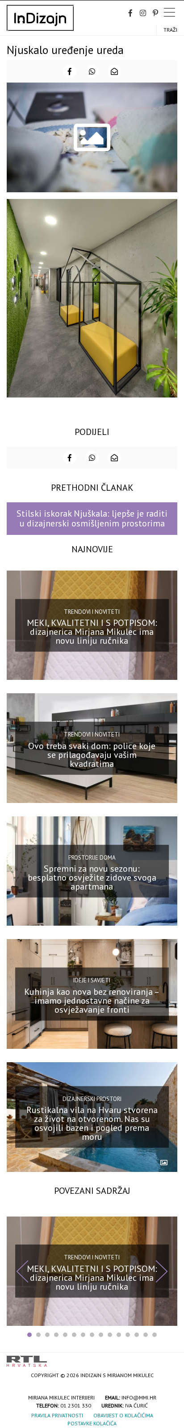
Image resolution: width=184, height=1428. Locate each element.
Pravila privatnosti (57, 1415)
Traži (170, 29)
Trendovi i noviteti (92, 611)
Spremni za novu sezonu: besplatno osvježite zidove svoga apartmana (92, 877)
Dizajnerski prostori (92, 1099)
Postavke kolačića (92, 1423)
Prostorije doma (92, 857)
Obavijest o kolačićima (123, 1415)
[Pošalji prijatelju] (114, 71)
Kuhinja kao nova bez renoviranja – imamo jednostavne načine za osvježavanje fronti (91, 1000)
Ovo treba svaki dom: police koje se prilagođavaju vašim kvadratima (91, 754)
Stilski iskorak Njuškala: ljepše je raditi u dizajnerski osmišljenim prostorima (92, 518)
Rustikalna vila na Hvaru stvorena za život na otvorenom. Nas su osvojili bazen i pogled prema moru (92, 1123)
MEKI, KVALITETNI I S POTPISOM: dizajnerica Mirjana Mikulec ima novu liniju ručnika (92, 631)
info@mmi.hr (138, 1397)
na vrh (168, 1358)
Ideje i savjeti (91, 980)
